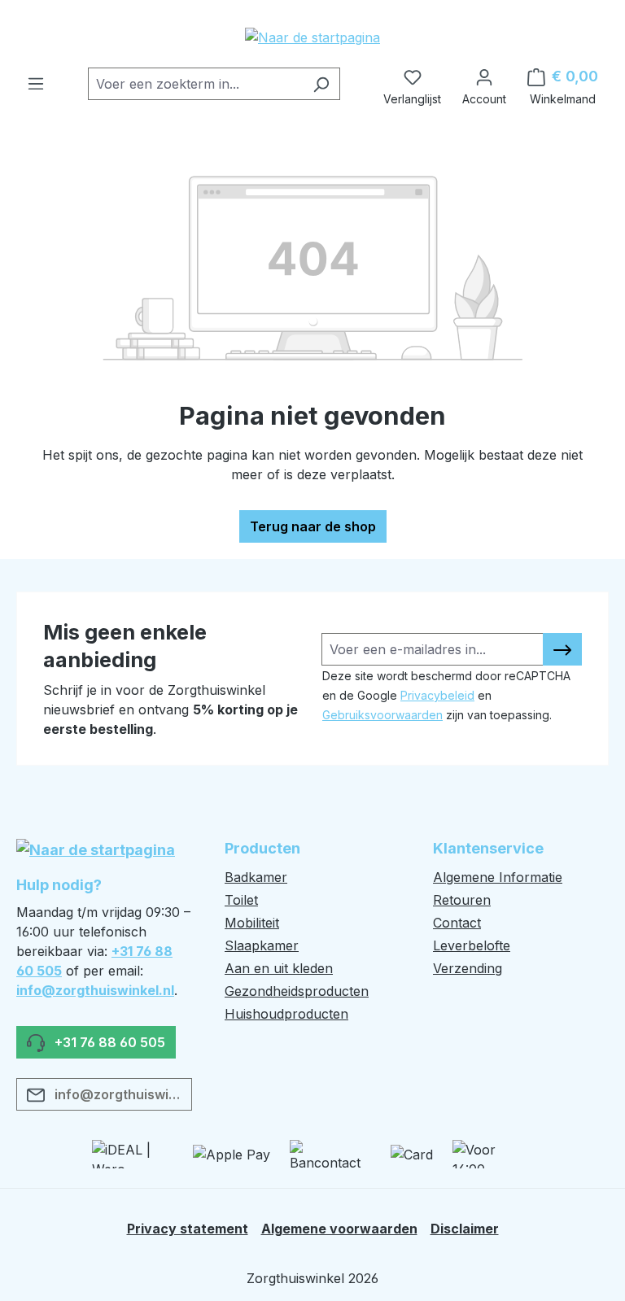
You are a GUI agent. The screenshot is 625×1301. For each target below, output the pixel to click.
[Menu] (35, 79)
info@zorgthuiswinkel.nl (95, 990)
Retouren (462, 900)
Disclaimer (465, 1228)
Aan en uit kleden (279, 968)
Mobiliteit (252, 923)
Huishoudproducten (286, 1014)
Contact (457, 923)
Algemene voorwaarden (339, 1228)
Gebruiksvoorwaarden (382, 715)
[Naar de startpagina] (312, 36)
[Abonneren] (562, 649)
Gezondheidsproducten (297, 991)
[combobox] (195, 84)
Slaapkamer (262, 945)
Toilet (241, 900)
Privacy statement (187, 1228)
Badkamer (256, 877)
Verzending (467, 968)
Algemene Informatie (497, 877)
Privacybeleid (437, 695)
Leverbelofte (471, 945)
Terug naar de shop (313, 526)
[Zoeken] (321, 84)
